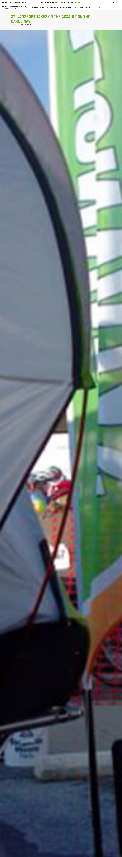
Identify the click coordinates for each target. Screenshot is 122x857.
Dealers (81, 7)
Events (88, 7)
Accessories (54, 7)
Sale (76, 7)
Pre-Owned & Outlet (66, 7)
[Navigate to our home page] (14, 9)
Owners (4, 2)
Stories (11, 2)
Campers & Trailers (37, 7)
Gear (47, 7)
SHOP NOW (78, 2)
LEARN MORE (59, 2)
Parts (24, 2)
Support (17, 2)
